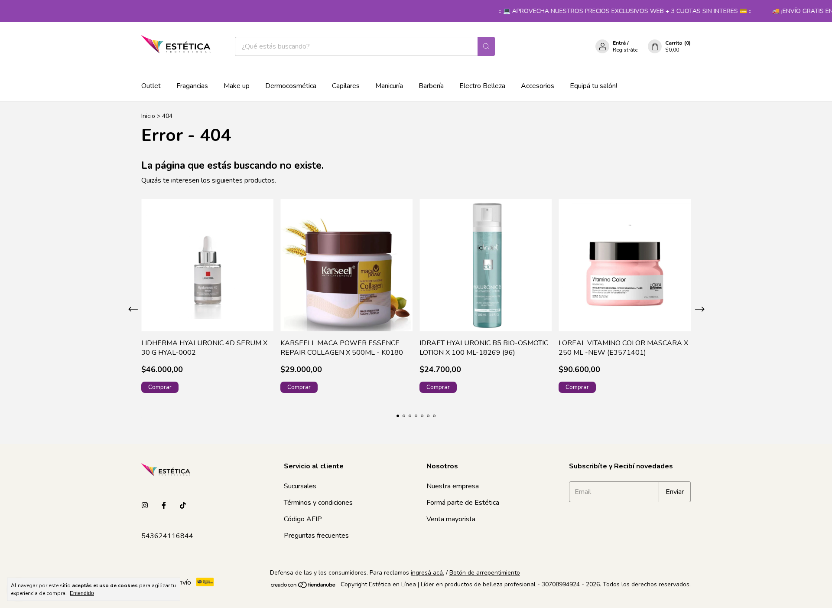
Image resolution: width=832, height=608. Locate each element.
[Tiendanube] (303, 586)
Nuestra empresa (452, 486)
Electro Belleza (482, 86)
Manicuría (389, 86)
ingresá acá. (427, 573)
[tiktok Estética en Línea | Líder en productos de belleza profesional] (182, 505)
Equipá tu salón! (593, 86)
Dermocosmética (290, 86)
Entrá (619, 42)
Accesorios (537, 86)
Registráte (625, 49)
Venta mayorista (450, 519)
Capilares (346, 86)
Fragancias (192, 86)
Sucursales (300, 486)
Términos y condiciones (318, 502)
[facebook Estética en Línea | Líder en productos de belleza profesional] (163, 505)
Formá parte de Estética (462, 502)
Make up (237, 86)
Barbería (431, 86)
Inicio (148, 116)
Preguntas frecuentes (316, 535)
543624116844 (167, 536)
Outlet (151, 86)
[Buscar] (486, 46)
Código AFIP (303, 519)
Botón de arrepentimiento (484, 573)
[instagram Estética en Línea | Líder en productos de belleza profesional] (144, 505)
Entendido (82, 593)
